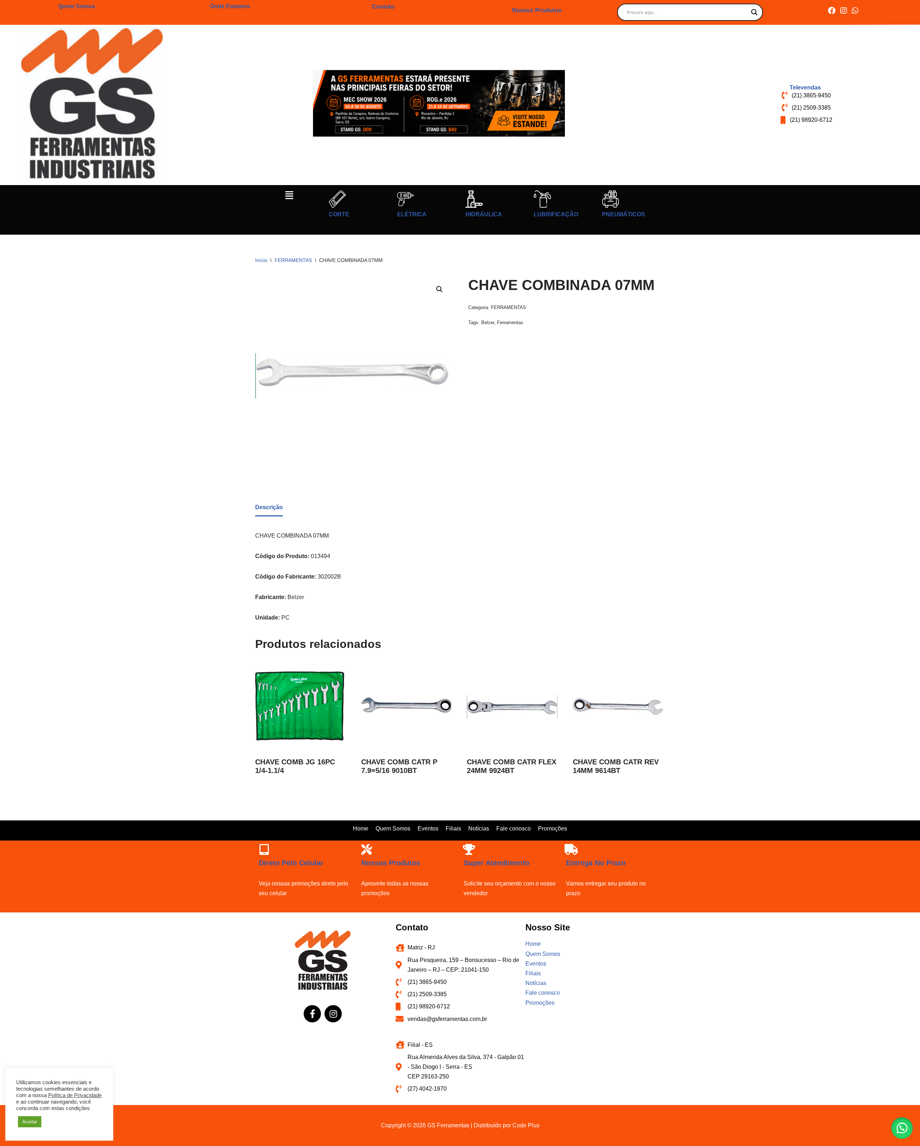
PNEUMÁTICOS (623, 214)
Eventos (428, 828)
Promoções (552, 828)
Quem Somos (76, 6)
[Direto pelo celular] (264, 849)
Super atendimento (496, 863)
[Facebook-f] (312, 1013)
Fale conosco (513, 828)
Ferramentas (510, 322)
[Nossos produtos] (366, 849)
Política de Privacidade (75, 1095)
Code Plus (525, 1125)
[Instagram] (843, 10)
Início (261, 260)
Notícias (478, 828)
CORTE (339, 214)
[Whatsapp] (855, 10)
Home (360, 828)
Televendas (805, 87)
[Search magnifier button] (754, 12)
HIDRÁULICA (483, 214)
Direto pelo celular (291, 863)
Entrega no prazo (596, 863)
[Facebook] (832, 10)
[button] (289, 195)
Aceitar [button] (29, 1121)
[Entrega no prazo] (571, 849)
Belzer (487, 322)
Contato (383, 6)
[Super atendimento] (469, 849)
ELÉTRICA (412, 214)
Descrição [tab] (269, 507)
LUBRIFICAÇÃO (556, 214)
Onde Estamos (230, 6)
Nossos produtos (390, 863)
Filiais (453, 828)
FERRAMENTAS (293, 260)
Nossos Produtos (536, 10)
